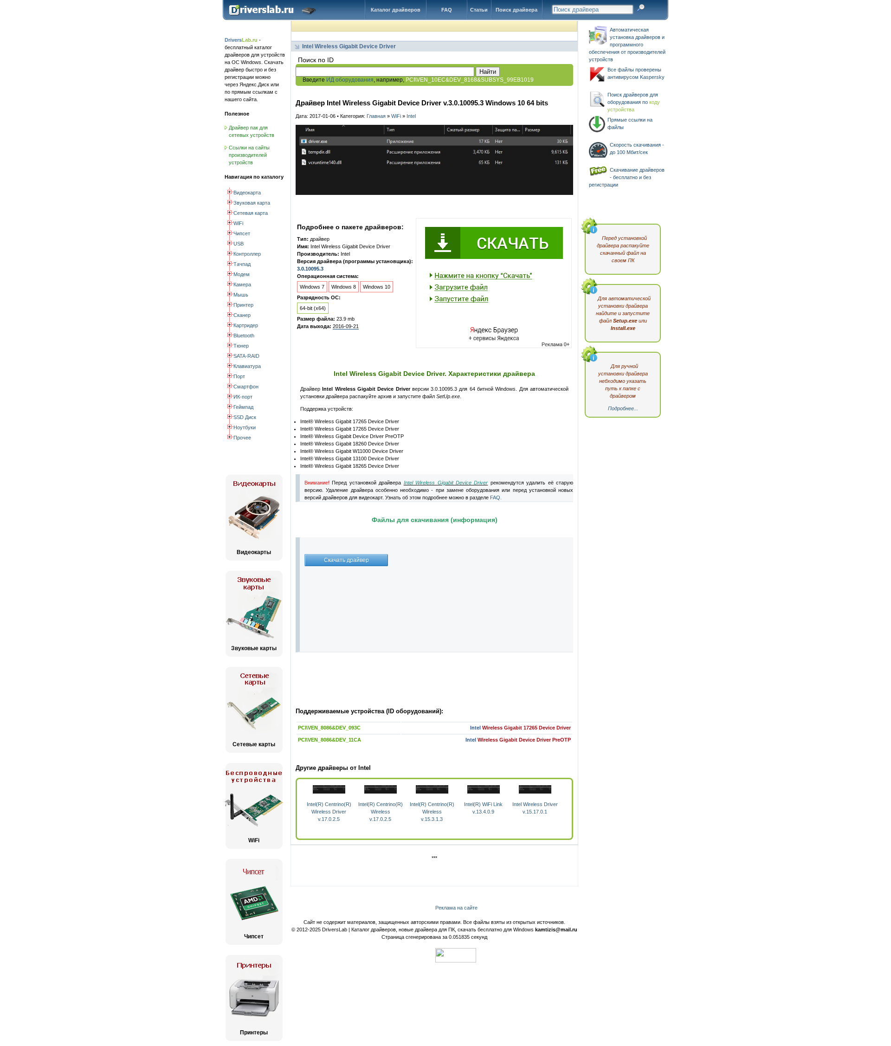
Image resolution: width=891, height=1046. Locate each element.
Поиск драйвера (516, 10)
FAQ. (496, 497)
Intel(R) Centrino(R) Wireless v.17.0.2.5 (380, 811)
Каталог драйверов (395, 10)
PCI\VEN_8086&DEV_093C (329, 727)
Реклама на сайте (456, 907)
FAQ (446, 10)
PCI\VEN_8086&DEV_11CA (329, 740)
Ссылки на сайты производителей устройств (249, 155)
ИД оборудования (350, 80)
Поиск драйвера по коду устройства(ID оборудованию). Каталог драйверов (274, 17)
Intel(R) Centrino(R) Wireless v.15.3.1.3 (432, 811)
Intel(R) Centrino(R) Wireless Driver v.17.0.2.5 (329, 811)
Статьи (479, 10)
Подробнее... (623, 408)
